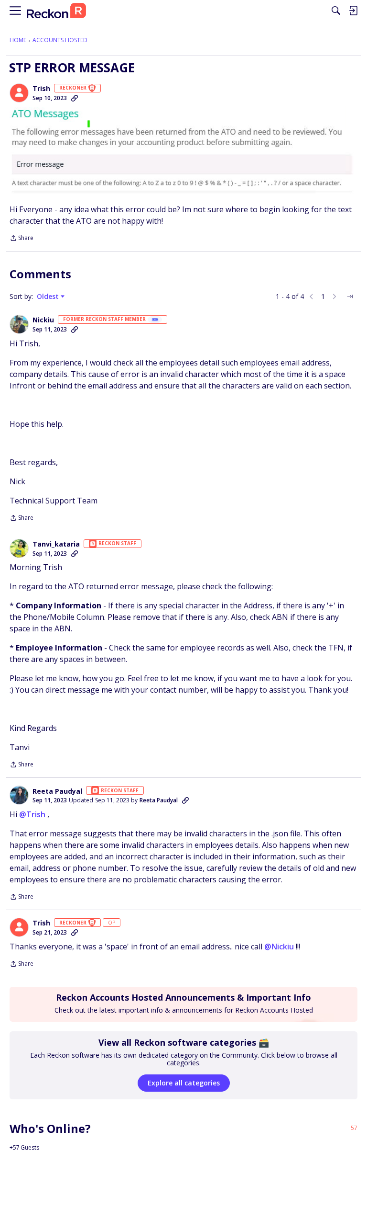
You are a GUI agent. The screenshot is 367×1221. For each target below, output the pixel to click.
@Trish (32, 814)
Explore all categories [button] (184, 1082)
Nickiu (43, 320)
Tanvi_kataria (56, 544)
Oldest (49, 296)
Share (21, 239)
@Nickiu (279, 946)
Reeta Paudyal (57, 791)
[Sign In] (353, 10)
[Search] (336, 10)
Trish (41, 88)
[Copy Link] (74, 98)
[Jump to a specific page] (349, 296)
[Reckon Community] (56, 11)
